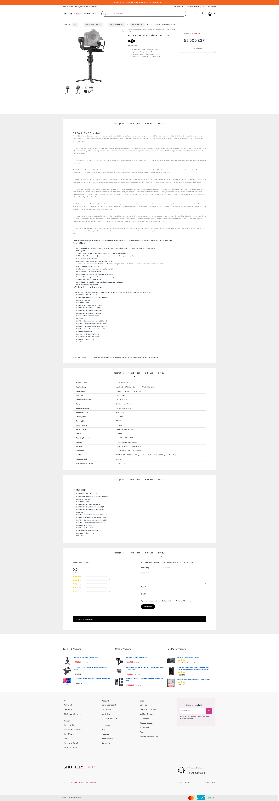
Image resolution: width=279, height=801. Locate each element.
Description (118, 124)
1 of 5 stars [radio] (161, 567)
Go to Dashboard (109, 705)
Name (143, 587)
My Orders (106, 714)
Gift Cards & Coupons (72, 714)
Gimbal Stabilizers (137, 24)
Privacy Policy (107, 738)
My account (212, 7)
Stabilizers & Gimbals (116, 24)
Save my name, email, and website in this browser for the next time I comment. (169, 601)
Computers (144, 718)
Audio (142, 732)
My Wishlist (106, 709)
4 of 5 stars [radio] (167, 567)
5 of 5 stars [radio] (169, 567)
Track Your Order (193, 7)
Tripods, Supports (147, 723)
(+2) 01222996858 (195, 773)
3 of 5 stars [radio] (165, 567)
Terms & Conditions (183, 782)
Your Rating (145, 568)
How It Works (69, 734)
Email (143, 594)
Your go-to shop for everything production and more (80, 7)
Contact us (106, 743)
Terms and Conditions (72, 743)
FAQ (65, 738)
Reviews (161, 124)
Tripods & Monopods (158, 30)
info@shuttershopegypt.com (88, 782)
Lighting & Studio (147, 714)
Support (67, 721)
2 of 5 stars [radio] (163, 567)
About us (105, 734)
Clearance (68, 709)
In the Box (149, 124)
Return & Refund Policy (73, 729)
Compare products (109, 718)
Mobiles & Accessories (149, 736)
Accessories (145, 727)
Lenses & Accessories (148, 709)
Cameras (143, 705)
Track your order (70, 747)
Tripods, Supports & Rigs (93, 24)
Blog (103, 729)
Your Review (145, 573)
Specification (134, 124)
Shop (203, 7)
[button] (123, 31)
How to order (69, 725)
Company (106, 725)
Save (65, 701)
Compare (199, 48)
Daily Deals (68, 705)
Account (105, 701)
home (65, 24)
